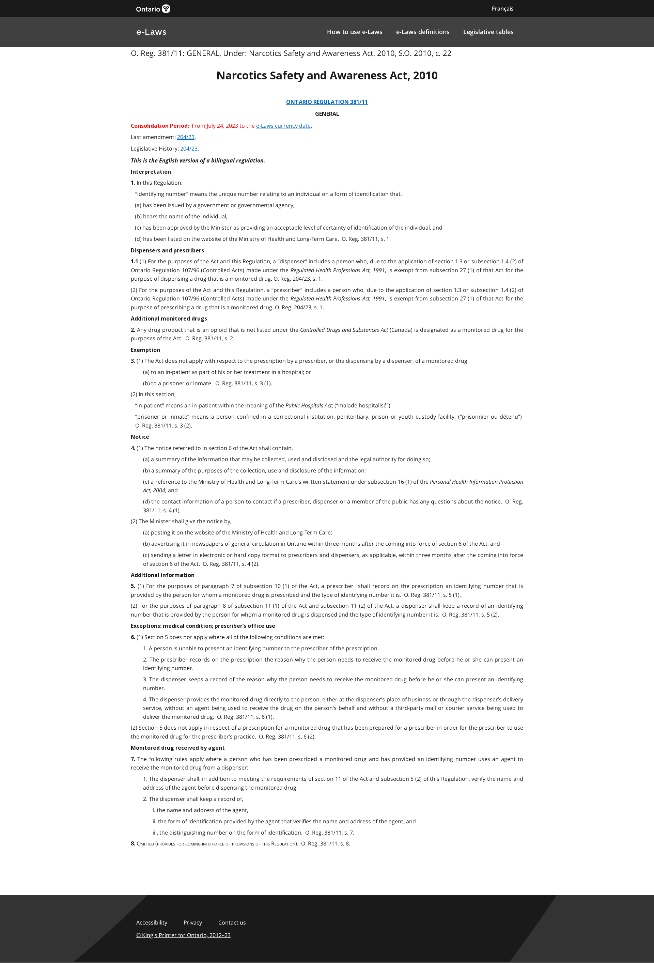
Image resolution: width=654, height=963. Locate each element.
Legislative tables (488, 32)
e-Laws (151, 32)
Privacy (193, 922)
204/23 (185, 137)
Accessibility (151, 922)
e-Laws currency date (283, 125)
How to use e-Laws (355, 32)
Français (503, 8)
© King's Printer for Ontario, (183, 935)
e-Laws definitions (423, 32)
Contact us (232, 922)
